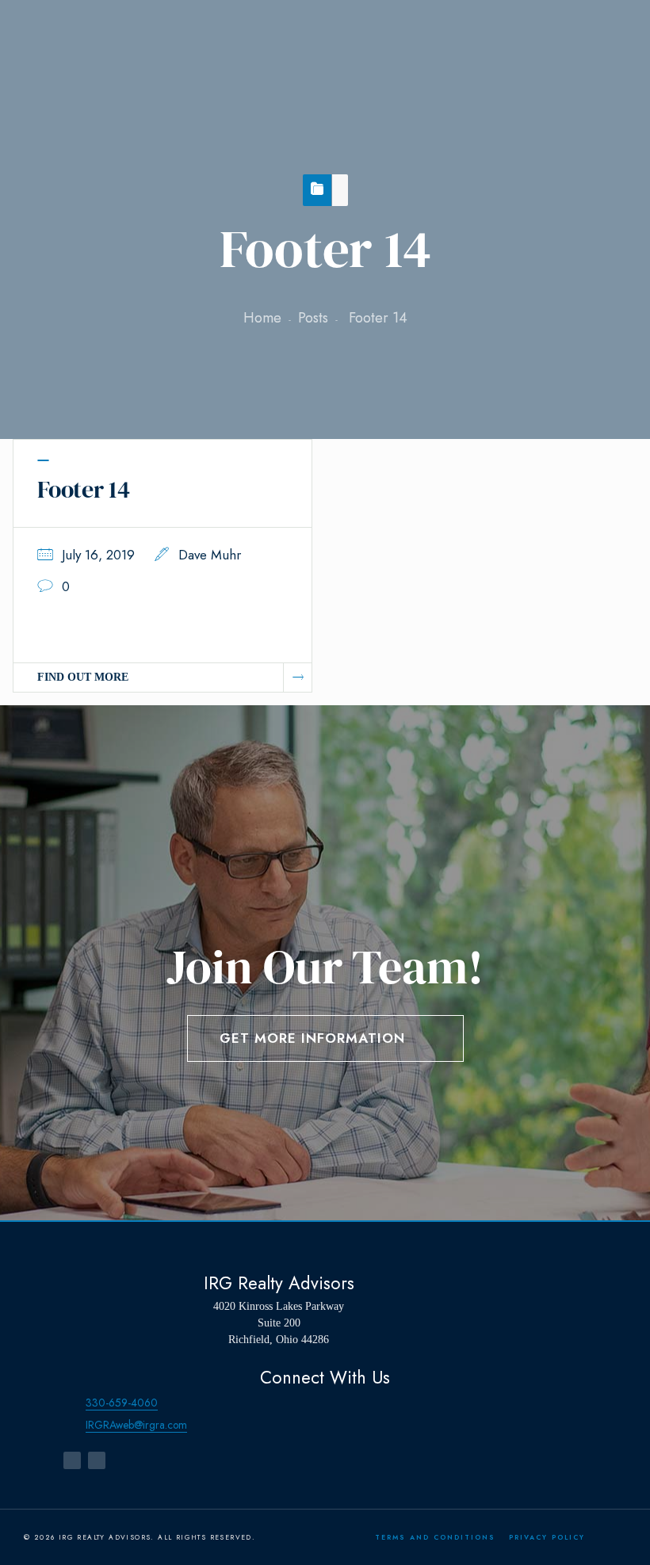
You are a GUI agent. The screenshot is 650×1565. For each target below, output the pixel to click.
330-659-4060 (122, 1402)
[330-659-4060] (70, 1402)
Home (262, 317)
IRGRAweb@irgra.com (136, 1425)
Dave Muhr (209, 554)
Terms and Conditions (435, 1537)
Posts (313, 317)
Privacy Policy (547, 1537)
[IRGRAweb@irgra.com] (70, 1425)
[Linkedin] (96, 1460)
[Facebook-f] (72, 1460)
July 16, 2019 (98, 554)
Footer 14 (83, 489)
